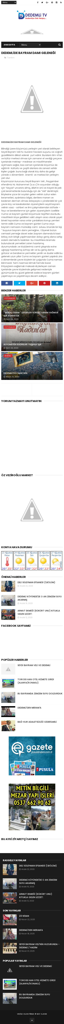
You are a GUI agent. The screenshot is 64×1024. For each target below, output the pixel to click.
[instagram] (56, 2)
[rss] (61, 2)
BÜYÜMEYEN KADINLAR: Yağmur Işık (22, 344)
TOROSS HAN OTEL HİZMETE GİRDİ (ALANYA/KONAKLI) (36, 681)
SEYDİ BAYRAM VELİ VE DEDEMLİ (34, 665)
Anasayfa (9, 44)
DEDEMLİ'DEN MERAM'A (29, 707)
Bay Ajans (42, 1014)
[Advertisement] (32, 437)
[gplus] (47, 2)
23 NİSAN (24, 915)
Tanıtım (10, 57)
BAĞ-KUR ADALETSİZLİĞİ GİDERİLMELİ (37, 721)
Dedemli (8, 356)
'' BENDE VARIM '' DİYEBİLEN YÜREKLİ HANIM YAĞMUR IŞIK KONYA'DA (31, 314)
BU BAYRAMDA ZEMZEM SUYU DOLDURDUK (40, 693)
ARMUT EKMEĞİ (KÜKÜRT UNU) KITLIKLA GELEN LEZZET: (35, 895)
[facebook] (37, 2)
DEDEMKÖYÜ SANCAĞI (15, 373)
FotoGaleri (10, 298)
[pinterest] (52, 2)
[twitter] (42, 2)
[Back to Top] (32, 1020)
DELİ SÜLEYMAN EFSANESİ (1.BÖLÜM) (36, 582)
